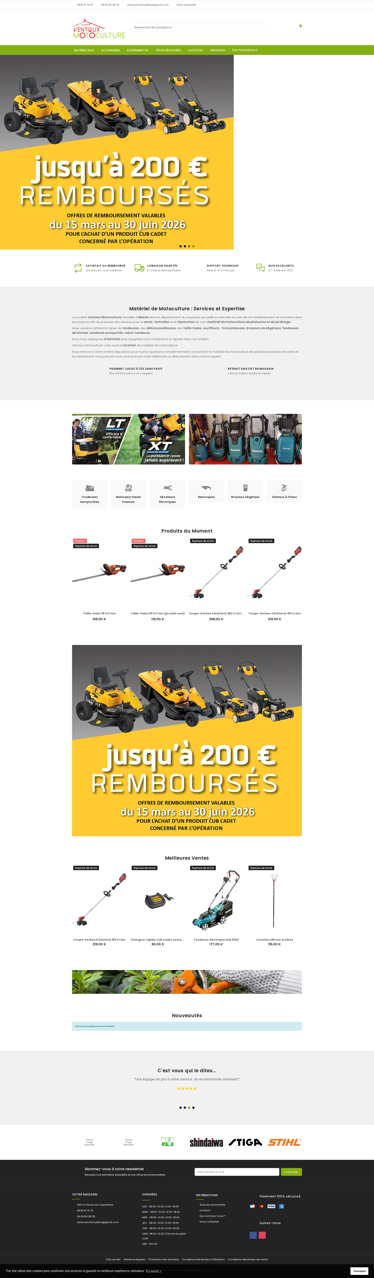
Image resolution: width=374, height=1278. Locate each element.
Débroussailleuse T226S (274, 939)
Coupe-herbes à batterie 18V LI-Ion (275, 613)
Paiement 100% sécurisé (280, 1196)
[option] (89, 493)
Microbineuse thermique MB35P (216, 940)
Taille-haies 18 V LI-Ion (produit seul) (158, 613)
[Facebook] (253, 1235)
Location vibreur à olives (157, 940)
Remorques (206, 497)
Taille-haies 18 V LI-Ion (99, 613)
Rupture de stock (95, 933)
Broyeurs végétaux (245, 497)
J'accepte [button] (359, 1271)
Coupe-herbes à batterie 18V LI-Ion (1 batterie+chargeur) (232, 613)
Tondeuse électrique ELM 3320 (99, 940)
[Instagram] (262, 1235)
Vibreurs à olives (284, 497)
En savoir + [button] (153, 1271)
